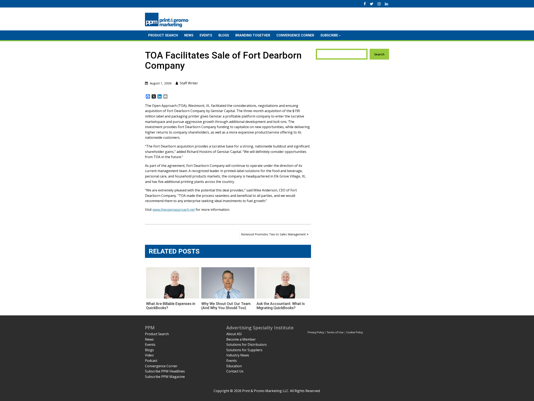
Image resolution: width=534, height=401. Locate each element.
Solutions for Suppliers (244, 350)
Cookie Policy (354, 332)
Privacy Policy (316, 332)
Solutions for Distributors (246, 344)
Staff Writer (189, 83)
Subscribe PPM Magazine (165, 376)
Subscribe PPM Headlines (165, 371)
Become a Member (241, 339)
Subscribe (329, 35)
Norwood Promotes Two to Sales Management (273, 234)
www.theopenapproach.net (173, 209)
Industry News (237, 355)
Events (206, 35)
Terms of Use (335, 332)
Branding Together (252, 35)
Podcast (151, 360)
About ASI (234, 334)
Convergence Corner (295, 35)
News (188, 35)
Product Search (163, 35)
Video (149, 355)
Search (379, 54)
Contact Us (234, 371)
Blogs (223, 35)
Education (234, 366)
